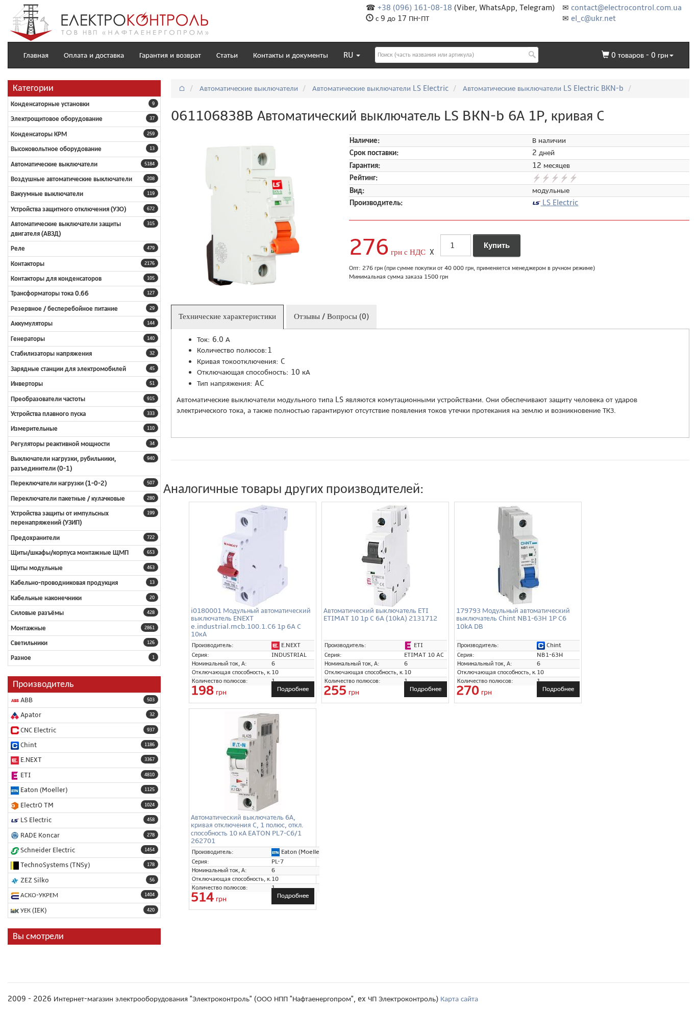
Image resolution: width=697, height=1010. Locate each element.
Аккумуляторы (32, 323)
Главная (35, 55)
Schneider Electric (47, 850)
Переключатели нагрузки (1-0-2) (59, 483)
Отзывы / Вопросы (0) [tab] (331, 316)
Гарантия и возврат (170, 55)
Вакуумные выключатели (47, 194)
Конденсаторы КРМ (39, 134)
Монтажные (28, 628)
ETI (25, 775)
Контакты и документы (290, 55)
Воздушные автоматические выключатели (71, 179)
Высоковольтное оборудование (56, 149)
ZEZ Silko (34, 880)
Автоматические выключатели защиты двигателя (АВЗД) (66, 228)
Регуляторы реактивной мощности (60, 444)
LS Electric (35, 820)
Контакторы (27, 264)
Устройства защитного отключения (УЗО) (68, 209)
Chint (28, 745)
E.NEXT (30, 760)
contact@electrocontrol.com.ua (626, 7)
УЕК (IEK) (32, 910)
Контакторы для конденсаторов (56, 279)
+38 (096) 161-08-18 (415, 7)
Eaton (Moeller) (43, 790)
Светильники (29, 643)
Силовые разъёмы (37, 613)
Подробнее (293, 689)
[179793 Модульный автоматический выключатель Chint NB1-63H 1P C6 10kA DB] (518, 556)
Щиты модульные (37, 568)
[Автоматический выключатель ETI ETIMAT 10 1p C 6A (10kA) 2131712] (385, 556)
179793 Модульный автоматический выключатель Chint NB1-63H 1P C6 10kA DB (513, 618)
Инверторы (27, 384)
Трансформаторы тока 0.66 (50, 293)
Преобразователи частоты (48, 399)
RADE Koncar (39, 835)
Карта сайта (459, 998)
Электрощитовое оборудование (57, 119)
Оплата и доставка (94, 55)
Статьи (227, 55)
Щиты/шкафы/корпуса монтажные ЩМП (70, 553)
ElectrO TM (36, 805)
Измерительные (34, 429)
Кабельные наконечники (46, 598)
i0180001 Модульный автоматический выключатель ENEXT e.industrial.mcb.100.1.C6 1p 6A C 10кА (251, 622)
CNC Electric (37, 730)
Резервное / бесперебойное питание (64, 309)
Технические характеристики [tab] (227, 316)
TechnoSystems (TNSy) (54, 865)
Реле (18, 248)
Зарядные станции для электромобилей (68, 369)
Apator (30, 715)
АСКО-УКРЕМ (38, 895)
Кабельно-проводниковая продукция (64, 583)
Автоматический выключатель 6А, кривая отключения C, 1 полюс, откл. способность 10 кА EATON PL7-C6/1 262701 (247, 829)
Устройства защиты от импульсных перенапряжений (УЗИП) (60, 518)
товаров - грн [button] (639, 55)
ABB (26, 700)
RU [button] (349, 55)
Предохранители (35, 538)
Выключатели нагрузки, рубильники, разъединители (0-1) (63, 463)
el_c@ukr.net (593, 18)
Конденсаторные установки (50, 104)
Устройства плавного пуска (48, 414)
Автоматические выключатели (54, 164)
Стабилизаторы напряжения (51, 354)
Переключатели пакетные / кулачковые (68, 499)
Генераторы (28, 339)
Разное (21, 658)
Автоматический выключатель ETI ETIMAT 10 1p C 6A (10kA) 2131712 (380, 614)
